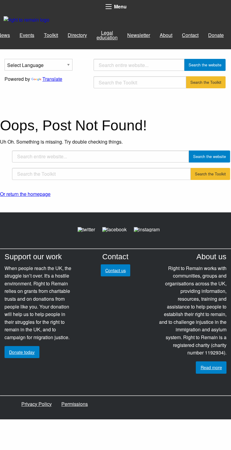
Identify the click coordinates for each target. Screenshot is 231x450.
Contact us (115, 270)
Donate (216, 35)
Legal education (107, 35)
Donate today (22, 352)
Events (27, 35)
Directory (77, 35)
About (166, 35)
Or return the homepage (25, 193)
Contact (190, 35)
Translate (52, 78)
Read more (211, 367)
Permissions (74, 403)
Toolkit (51, 35)
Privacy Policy (36, 403)
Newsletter (138, 35)
